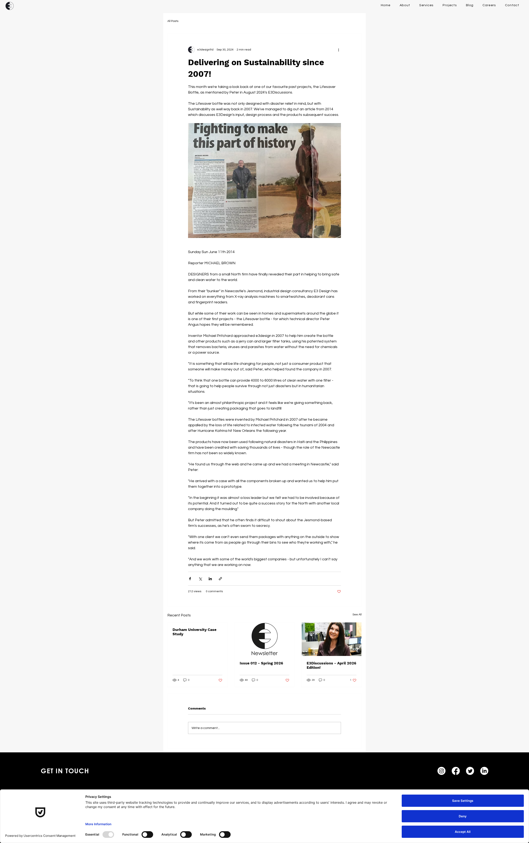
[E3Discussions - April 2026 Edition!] (331, 639)
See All (357, 614)
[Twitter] (470, 771)
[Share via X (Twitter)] (200, 579)
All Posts (172, 21)
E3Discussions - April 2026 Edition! (331, 665)
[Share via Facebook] (190, 579)
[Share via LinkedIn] (210, 579)
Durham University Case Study (194, 631)
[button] (426, 5)
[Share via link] (220, 579)
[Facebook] (456, 771)
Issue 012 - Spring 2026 (261, 663)
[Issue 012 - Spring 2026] (264, 639)
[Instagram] (441, 771)
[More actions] (338, 49)
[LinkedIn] (484, 771)
